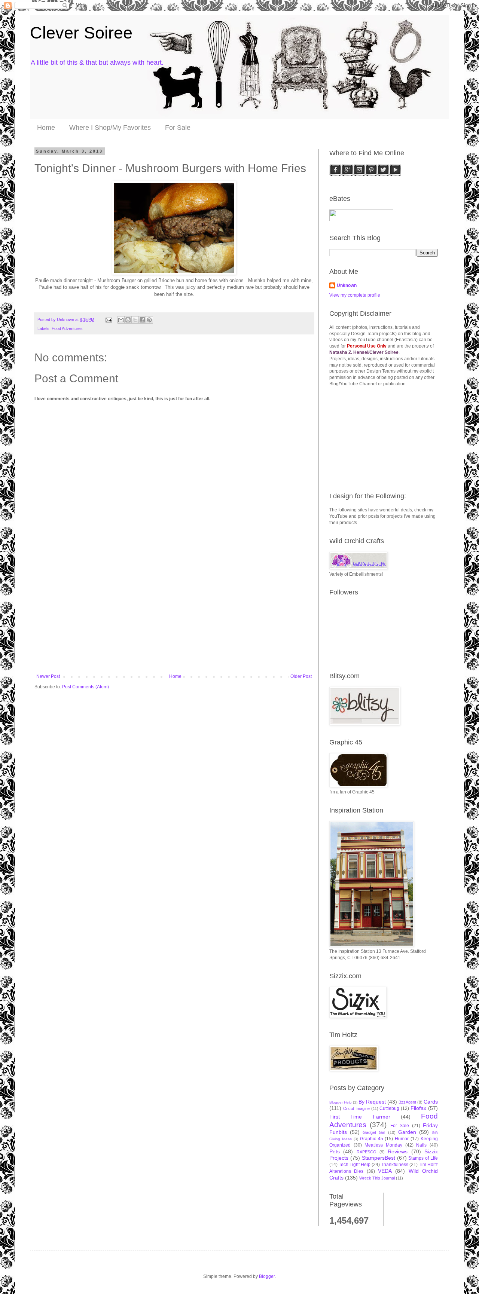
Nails (421, 1145)
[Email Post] (108, 319)
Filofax (418, 1108)
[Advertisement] (174, 617)
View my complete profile (354, 295)
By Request (372, 1102)
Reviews (398, 1151)
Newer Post (48, 676)
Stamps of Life (423, 1158)
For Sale (177, 127)
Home (46, 127)
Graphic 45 (371, 1138)
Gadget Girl (374, 1132)
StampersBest (378, 1158)
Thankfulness (394, 1164)
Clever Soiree (81, 32)
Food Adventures (67, 328)
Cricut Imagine (356, 1108)
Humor (402, 1138)
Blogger (267, 1276)
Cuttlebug (389, 1108)
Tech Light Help (354, 1164)
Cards (431, 1102)
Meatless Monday (383, 1145)
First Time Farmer (359, 1117)
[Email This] (121, 320)
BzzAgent (407, 1102)
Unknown (347, 285)
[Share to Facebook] (142, 320)
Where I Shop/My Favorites (110, 127)
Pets (334, 1151)
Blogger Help (340, 1102)
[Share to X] (135, 320)
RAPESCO (366, 1152)
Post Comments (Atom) (85, 686)
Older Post (301, 676)
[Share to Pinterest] (149, 320)
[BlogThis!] (128, 320)
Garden (407, 1132)
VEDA (385, 1171)
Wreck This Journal (377, 1178)
